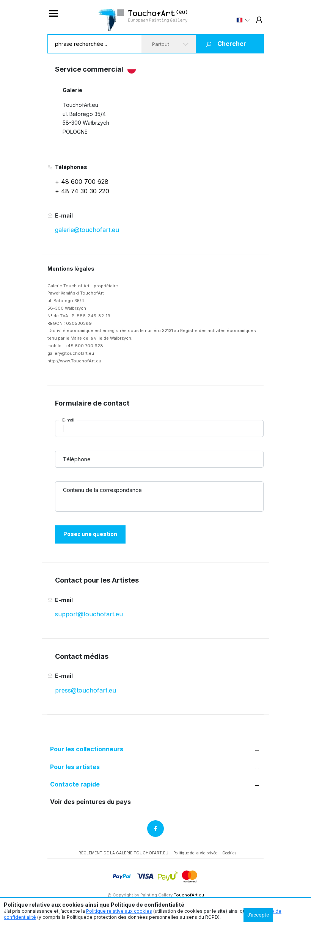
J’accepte (258, 915)
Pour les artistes (75, 767)
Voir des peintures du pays (90, 801)
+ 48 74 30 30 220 (82, 191)
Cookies (229, 853)
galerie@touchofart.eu (87, 229)
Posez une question (90, 534)
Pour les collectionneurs (86, 749)
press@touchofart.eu (85, 690)
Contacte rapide (75, 784)
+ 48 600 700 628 (81, 181)
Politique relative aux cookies (119, 911)
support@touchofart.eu (89, 614)
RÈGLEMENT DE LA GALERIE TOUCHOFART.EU (123, 853)
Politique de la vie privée (195, 853)
